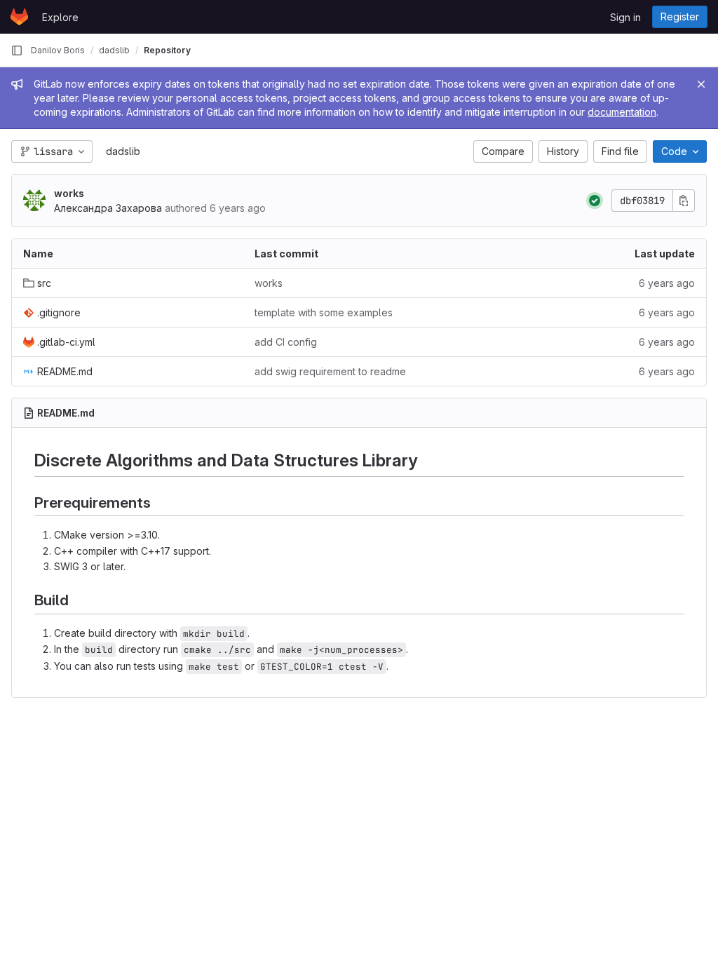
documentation (622, 112)
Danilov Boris (58, 50)
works (69, 193)
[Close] (701, 84)
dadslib (123, 151)
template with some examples (324, 312)
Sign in (625, 17)
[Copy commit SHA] (683, 200)
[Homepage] (19, 17)
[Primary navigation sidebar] (17, 50)
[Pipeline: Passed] (594, 200)
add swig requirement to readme (330, 371)
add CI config (286, 342)
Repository (167, 50)
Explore (60, 17)
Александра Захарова (108, 208)
